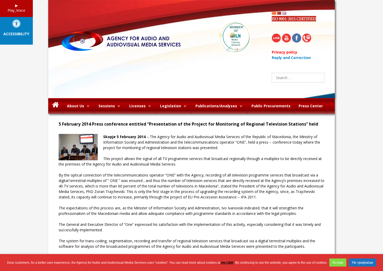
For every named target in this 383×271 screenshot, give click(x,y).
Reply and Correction (291, 57)
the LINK (227, 262)
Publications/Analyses (216, 105)
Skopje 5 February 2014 (124, 136)
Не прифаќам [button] (362, 262)
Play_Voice (16, 10)
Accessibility (16, 34)
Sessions (106, 105)
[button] (89, 106)
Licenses (137, 105)
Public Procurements (271, 105)
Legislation (170, 105)
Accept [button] (337, 262)
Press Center (311, 105)
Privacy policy (284, 52)
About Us (75, 105)
